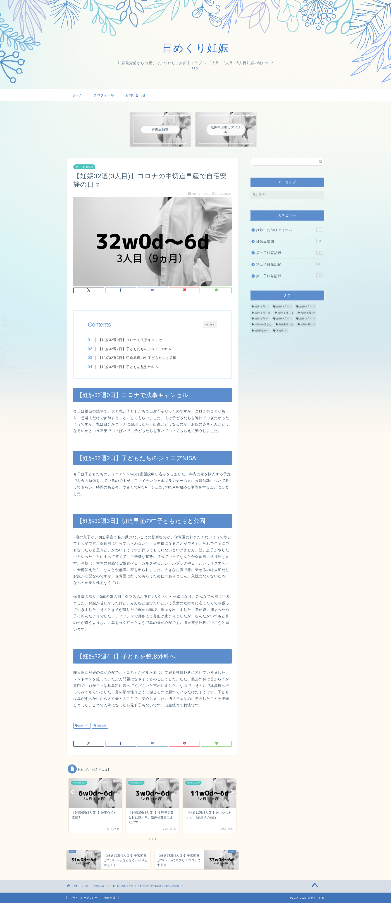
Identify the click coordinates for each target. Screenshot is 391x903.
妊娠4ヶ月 (262, 312)
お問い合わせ (135, 95)
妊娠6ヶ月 (308, 312)
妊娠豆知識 (288, 241)
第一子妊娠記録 (288, 253)
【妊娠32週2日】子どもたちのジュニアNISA (134, 349)
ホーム (77, 95)
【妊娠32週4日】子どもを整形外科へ (128, 367)
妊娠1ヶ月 (261, 306)
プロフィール (104, 95)
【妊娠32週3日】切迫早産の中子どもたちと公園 (137, 358)
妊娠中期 (286, 324)
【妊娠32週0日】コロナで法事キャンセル (132, 340)
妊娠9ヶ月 (83, 725)
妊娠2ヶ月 (283, 306)
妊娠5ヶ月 (285, 312)
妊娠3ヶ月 (307, 306)
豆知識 (281, 330)
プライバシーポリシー (83, 897)
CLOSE (210, 324)
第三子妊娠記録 (84, 167)
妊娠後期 (101, 725)
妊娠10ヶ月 (263, 324)
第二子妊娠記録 (288, 276)
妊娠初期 (308, 324)
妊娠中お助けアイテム (288, 230)
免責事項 (109, 897)
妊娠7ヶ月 (261, 318)
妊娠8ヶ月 (283, 318)
